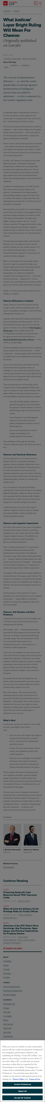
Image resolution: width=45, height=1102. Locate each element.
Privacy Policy (18, 1079)
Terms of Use (34, 1079)
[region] (22, 1071)
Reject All (22, 1091)
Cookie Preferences (22, 1084)
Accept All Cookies (22, 1098)
